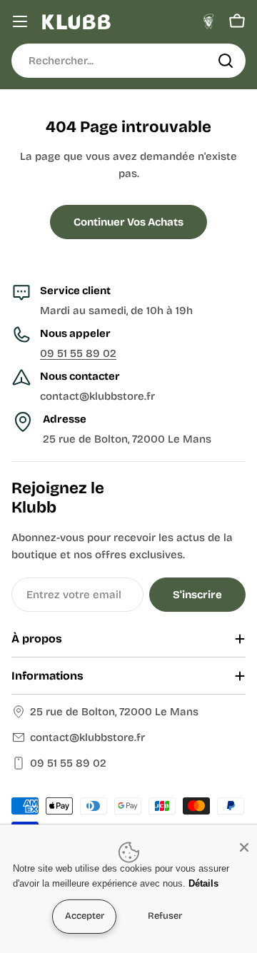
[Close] (244, 847)
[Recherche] (225, 60)
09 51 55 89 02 (78, 353)
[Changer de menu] (20, 21)
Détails (203, 883)
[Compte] (208, 21)
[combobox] (128, 61)
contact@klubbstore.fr (87, 737)
